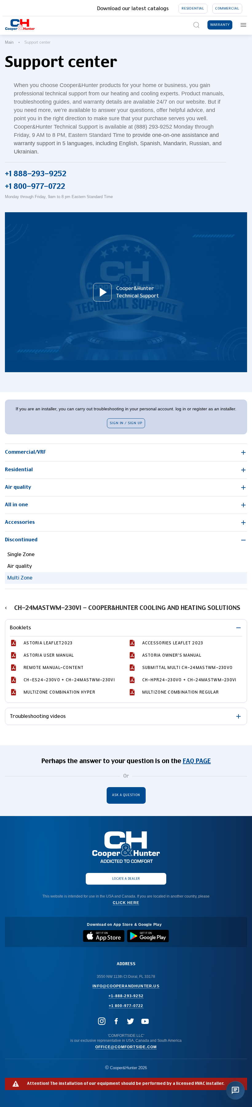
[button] (126, 452)
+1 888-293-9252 (35, 174)
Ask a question (126, 795)
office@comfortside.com (126, 1047)
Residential (193, 8)
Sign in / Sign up (126, 423)
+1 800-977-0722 (35, 186)
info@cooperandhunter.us (126, 986)
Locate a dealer (126, 878)
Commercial (227, 8)
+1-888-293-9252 (126, 996)
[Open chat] (235, 1090)
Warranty (220, 24)
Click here (126, 903)
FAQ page (197, 761)
